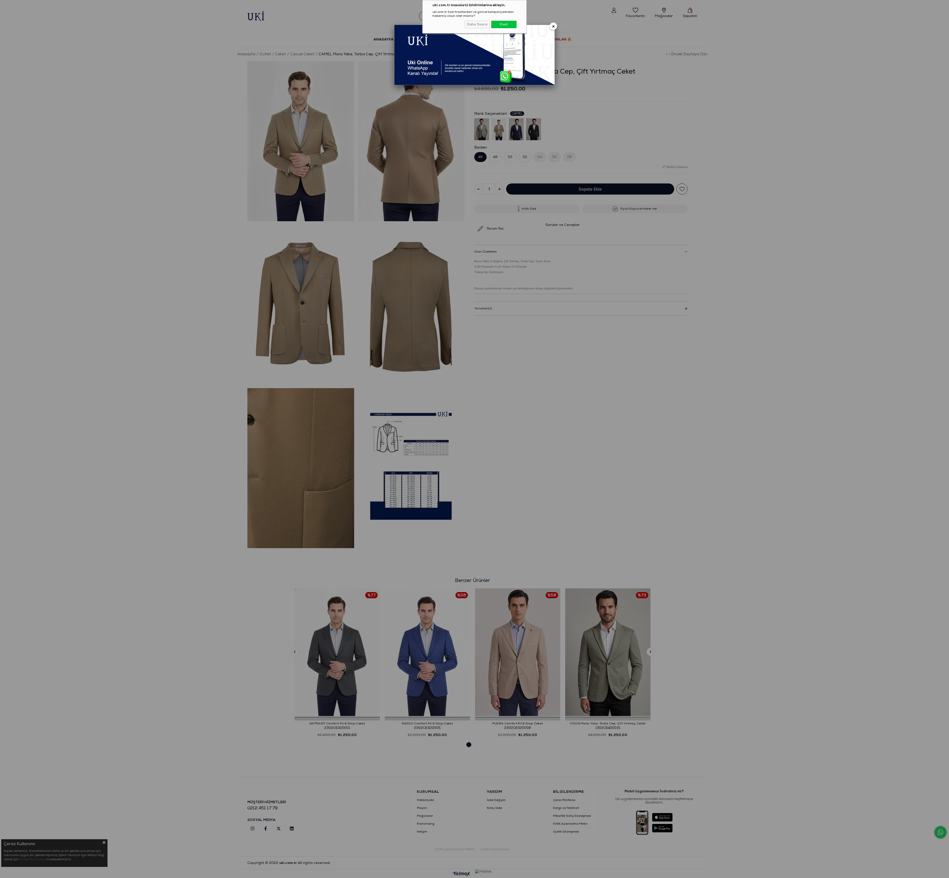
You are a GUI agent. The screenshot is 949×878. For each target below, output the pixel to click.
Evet (504, 24)
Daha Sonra (477, 24)
